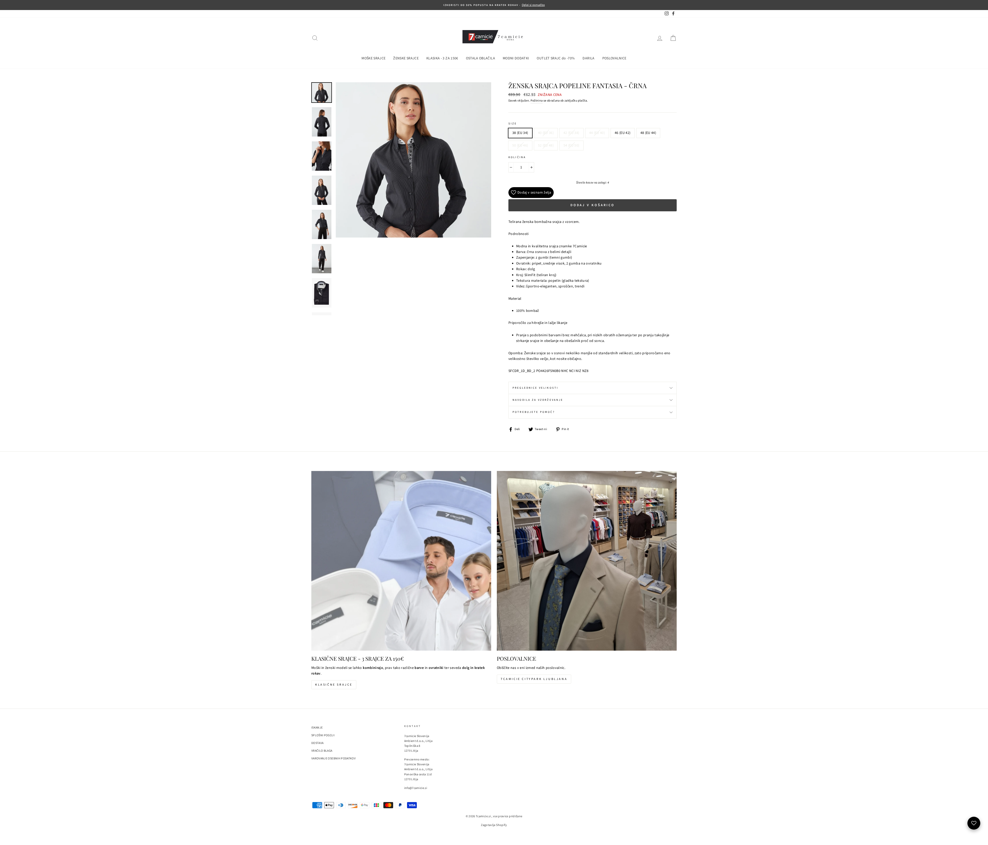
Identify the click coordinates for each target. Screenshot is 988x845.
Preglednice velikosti (535, 388)
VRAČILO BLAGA (321, 751)
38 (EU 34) (520, 132)
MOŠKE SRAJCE (373, 58)
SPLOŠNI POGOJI (322, 735)
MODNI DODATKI (516, 58)
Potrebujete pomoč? (534, 412)
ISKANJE (317, 727)
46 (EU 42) (623, 132)
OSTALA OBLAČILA (480, 58)
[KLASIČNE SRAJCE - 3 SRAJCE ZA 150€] (401, 561)
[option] (494, 5)
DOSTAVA (317, 743)
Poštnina (537, 100)
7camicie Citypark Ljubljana (534, 679)
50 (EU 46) (520, 145)
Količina (517, 157)
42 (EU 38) (571, 132)
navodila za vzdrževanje (538, 400)
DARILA (588, 58)
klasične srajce (333, 685)
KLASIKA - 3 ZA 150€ (442, 58)
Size (512, 123)
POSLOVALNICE (614, 58)
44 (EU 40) (597, 132)
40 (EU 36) (546, 132)
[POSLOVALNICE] (587, 561)
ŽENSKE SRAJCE (406, 58)
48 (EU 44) (648, 132)
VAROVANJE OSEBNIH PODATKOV (333, 758)
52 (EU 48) (546, 145)
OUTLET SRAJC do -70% (556, 58)
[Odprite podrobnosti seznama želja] (973, 823)
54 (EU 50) (571, 145)
